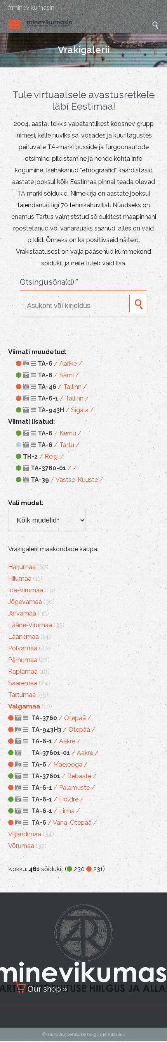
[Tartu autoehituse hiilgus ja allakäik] (89, 24)
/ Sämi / (58, 375)
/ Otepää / (61, 718)
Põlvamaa (22, 648)
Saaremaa (22, 683)
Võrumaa (21, 845)
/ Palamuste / (63, 787)
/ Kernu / (60, 433)
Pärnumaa (22, 660)
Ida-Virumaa (25, 590)
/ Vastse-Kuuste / (67, 479)
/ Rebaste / (64, 776)
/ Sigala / (66, 410)
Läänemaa (23, 636)
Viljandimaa (24, 834)
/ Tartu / (59, 445)
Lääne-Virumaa (30, 625)
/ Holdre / (57, 799)
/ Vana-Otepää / (64, 822)
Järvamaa (22, 613)
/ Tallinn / (62, 386)
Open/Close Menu (14, 24)
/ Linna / (55, 811)
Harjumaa (22, 567)
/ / (54, 468)
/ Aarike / (60, 363)
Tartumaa (22, 694)
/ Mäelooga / (59, 764)
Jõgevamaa (25, 601)
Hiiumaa (19, 578)
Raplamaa (23, 671)
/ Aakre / (56, 741)
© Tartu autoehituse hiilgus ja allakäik (83, 1034)
